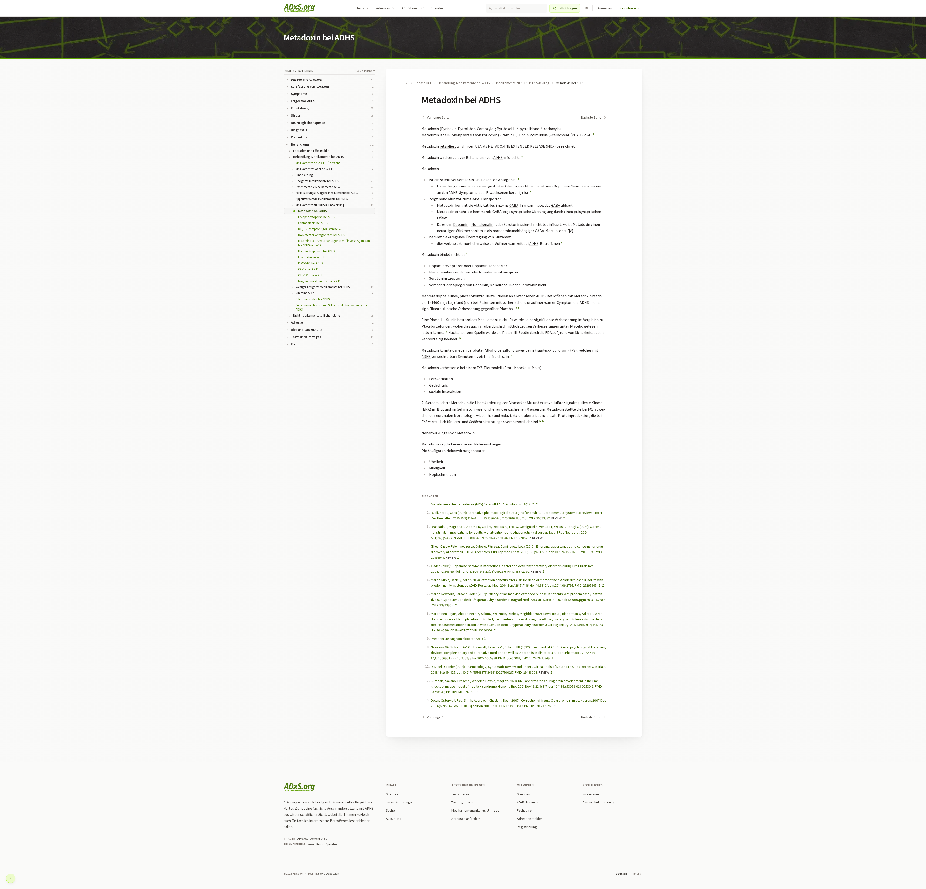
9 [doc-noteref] (447, 331)
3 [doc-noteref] (522, 156)
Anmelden (605, 8)
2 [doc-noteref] (521, 156)
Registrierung (630, 8)
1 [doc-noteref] (593, 134)
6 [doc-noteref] (561, 242)
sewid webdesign (328, 873)
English (637, 873)
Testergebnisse (462, 802)
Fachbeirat (524, 810)
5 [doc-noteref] (530, 191)
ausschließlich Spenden (322, 844)
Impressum (591, 794)
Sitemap (392, 794)
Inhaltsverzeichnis (298, 71)
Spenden (437, 8)
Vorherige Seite (438, 117)
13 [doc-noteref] (543, 420)
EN (586, 8)
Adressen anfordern (466, 818)
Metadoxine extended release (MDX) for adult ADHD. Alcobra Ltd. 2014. (481, 504)
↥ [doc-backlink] (533, 504)
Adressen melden (530, 818)
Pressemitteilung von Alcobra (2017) (457, 639)
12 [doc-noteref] (540, 420)
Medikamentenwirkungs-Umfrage (475, 810)
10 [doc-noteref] (460, 338)
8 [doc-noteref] (518, 307)
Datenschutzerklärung (598, 802)
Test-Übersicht (462, 794)
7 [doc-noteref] (515, 307)
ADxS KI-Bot (394, 818)
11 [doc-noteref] (511, 355)
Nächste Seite (591, 117)
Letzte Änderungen (400, 802)
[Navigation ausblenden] (10, 878)
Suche (390, 810)
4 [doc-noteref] (518, 178)
